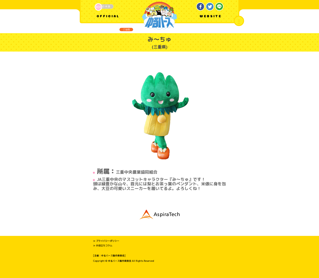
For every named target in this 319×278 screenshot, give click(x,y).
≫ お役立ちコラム (102, 245)
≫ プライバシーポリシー (106, 240)
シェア (200, 6)
